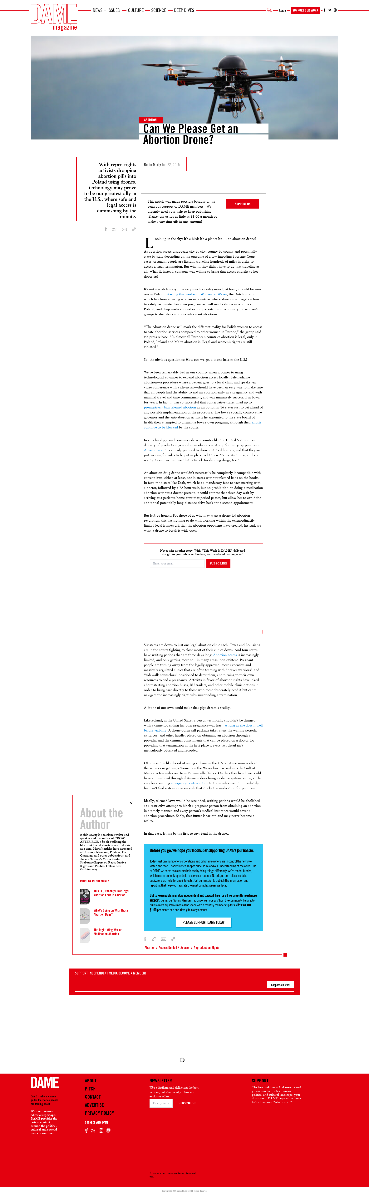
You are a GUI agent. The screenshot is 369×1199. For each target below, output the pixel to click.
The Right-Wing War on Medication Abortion (108, 932)
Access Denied (168, 947)
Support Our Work (305, 10)
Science (158, 10)
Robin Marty (100, 881)
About (90, 1081)
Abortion (150, 120)
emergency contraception (189, 783)
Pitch (90, 1089)
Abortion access (225, 655)
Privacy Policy (99, 1113)
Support (260, 1081)
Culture (136, 10)
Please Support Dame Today (203, 922)
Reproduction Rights (206, 947)
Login (282, 10)
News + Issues (106, 10)
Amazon (185, 947)
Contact (93, 1097)
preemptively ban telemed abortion (170, 407)
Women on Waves (213, 294)
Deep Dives (184, 10)
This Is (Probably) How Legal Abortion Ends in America (111, 893)
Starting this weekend (182, 294)
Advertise (94, 1105)
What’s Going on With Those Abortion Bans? (111, 912)
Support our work (280, 985)
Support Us (242, 204)
